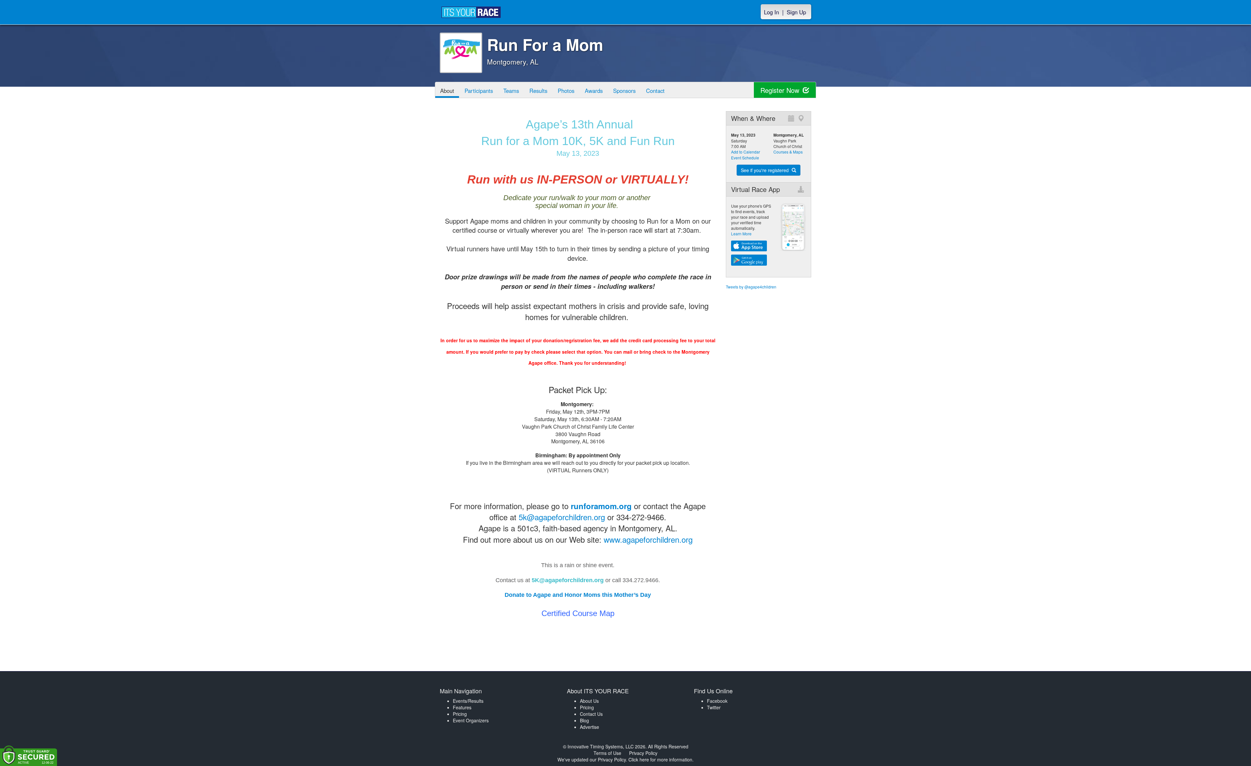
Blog (584, 720)
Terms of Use (607, 753)
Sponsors (624, 91)
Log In (771, 12)
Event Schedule (745, 157)
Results (538, 91)
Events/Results (468, 701)
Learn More (741, 233)
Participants (479, 91)
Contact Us (591, 714)
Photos (566, 91)
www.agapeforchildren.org (648, 539)
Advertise (589, 727)
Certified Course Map (577, 613)
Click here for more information (660, 759)
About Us (589, 701)
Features (462, 707)
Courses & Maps (788, 152)
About (447, 91)
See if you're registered (765, 170)
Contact (655, 91)
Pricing (460, 714)
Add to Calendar (745, 152)
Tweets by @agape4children (751, 286)
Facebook (717, 701)
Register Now (780, 90)
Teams (511, 91)
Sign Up (796, 12)
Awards (594, 91)
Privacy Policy (643, 753)
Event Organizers (471, 720)
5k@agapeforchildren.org (562, 517)
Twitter (714, 707)
